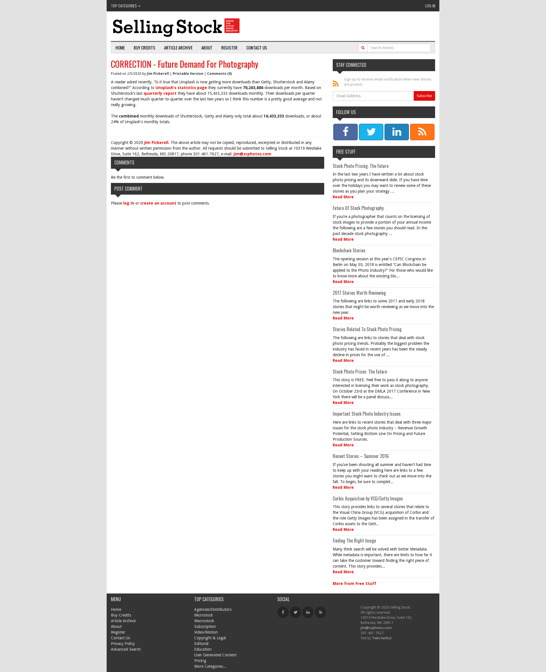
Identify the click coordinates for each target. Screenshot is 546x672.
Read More (343, 197)
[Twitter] (295, 612)
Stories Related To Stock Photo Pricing (367, 329)
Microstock (203, 615)
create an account (158, 203)
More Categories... (210, 666)
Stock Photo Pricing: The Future (360, 165)
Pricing (200, 660)
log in (128, 203)
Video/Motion (206, 632)
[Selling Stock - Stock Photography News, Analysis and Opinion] (176, 26)
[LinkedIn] (308, 612)
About (206, 47)
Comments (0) (219, 74)
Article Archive (178, 47)
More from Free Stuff (354, 583)
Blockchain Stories (349, 250)
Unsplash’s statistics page (181, 87)
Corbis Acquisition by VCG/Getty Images (368, 498)
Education (203, 649)
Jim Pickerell (158, 74)
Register (229, 47)
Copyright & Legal (210, 638)
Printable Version (188, 74)
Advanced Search (126, 649)
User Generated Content (215, 655)
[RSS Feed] (320, 612)
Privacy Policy (123, 643)
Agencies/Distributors (212, 609)
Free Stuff (345, 151)
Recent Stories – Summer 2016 (361, 456)
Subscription (205, 626)
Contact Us (256, 47)
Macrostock (204, 621)
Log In (430, 6)
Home (120, 47)
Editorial (201, 643)
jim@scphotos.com (252, 154)
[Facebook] (283, 612)
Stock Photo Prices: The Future (360, 371)
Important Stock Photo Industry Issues (367, 413)
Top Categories (124, 6)
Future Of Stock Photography (358, 208)
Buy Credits (144, 47)
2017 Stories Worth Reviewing (359, 292)
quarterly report (160, 93)
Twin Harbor (382, 638)
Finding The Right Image (354, 540)
